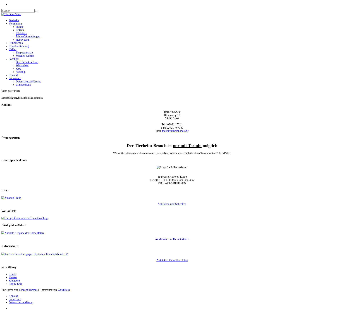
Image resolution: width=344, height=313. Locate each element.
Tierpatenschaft (24, 52)
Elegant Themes (28, 289)
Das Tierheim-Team (27, 62)
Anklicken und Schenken (172, 204)
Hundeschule (16, 42)
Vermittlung (15, 23)
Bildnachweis (23, 84)
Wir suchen (22, 65)
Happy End (22, 39)
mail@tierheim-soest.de (175, 130)
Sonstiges (14, 58)
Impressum (15, 78)
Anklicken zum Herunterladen (172, 239)
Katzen (20, 29)
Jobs (18, 68)
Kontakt (13, 75)
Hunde (19, 26)
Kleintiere (21, 33)
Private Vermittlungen (28, 36)
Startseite (14, 20)
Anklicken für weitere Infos (172, 260)
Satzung (20, 71)
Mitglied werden (25, 55)
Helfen (12, 49)
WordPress (64, 289)
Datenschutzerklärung (28, 81)
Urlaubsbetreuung (19, 46)
